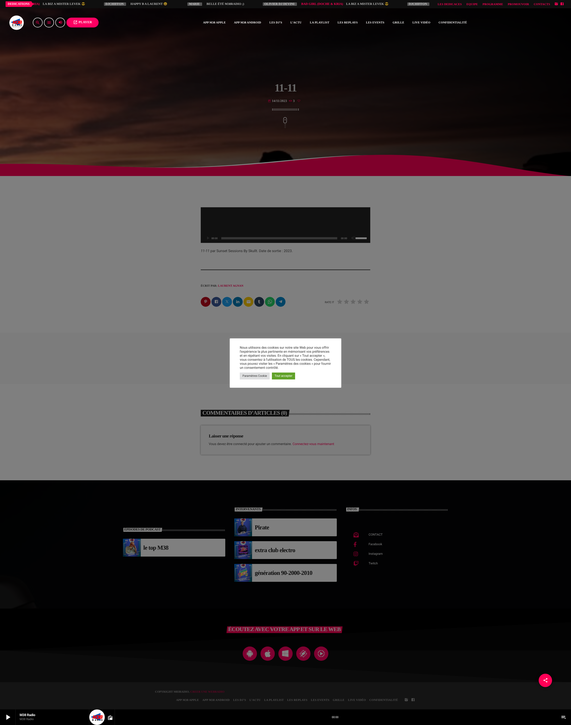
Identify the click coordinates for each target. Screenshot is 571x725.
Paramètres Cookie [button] (254, 376)
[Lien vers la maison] (16, 22)
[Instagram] (556, 4)
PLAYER (82, 22)
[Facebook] (562, 4)
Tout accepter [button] (283, 376)
